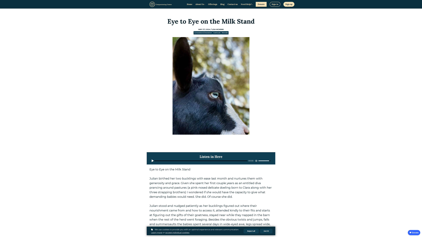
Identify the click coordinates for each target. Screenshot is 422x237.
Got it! (266, 231)
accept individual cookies (177, 233)
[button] (153, 160)
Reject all (251, 231)
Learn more (156, 233)
